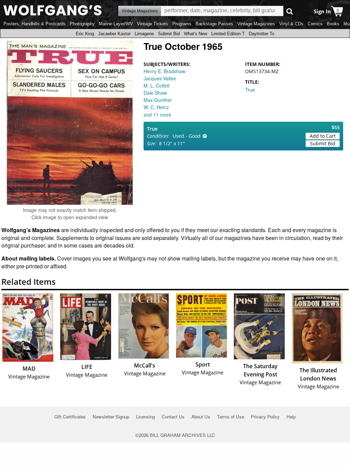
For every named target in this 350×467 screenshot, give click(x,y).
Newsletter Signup (111, 416)
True (250, 89)
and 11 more (157, 114)
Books (333, 23)
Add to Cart (323, 136)
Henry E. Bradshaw (164, 71)
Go (289, 11)
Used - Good (187, 136)
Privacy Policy (265, 416)
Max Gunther (158, 99)
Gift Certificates (70, 416)
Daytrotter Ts (261, 33)
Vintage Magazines (256, 23)
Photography (82, 23)
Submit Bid (169, 33)
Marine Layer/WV (116, 23)
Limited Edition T (228, 33)
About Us (200, 416)
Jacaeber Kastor (114, 33)
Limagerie (144, 33)
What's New (195, 33)
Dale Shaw (155, 92)
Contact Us (173, 416)
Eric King (85, 33)
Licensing (145, 416)
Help (291, 416)
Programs (181, 23)
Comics (315, 23)
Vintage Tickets (152, 23)
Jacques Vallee (160, 78)
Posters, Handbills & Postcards (34, 23)
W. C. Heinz (156, 107)
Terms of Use (230, 416)
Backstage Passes (214, 23)
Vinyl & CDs (291, 23)
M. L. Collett (157, 85)
